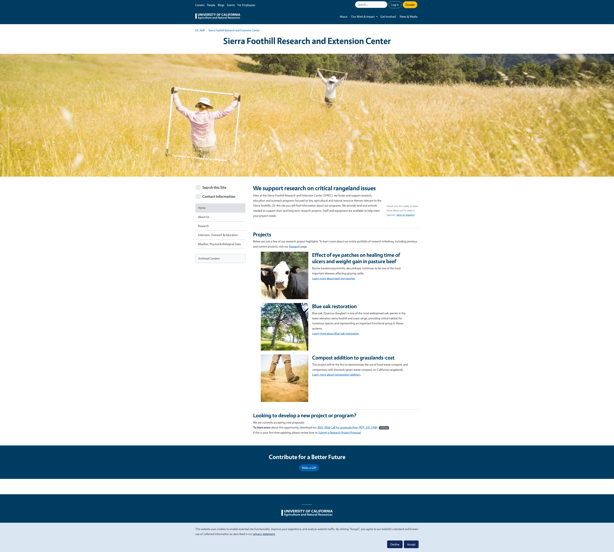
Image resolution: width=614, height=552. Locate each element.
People (211, 5)
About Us (203, 217)
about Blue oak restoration (335, 333)
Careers (200, 5)
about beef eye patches (333, 278)
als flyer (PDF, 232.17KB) (368, 427)
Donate (410, 5)
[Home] (217, 16)
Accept (411, 544)
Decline (394, 544)
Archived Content (209, 258)
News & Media (408, 16)
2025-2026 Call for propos (333, 427)
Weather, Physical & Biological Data (219, 244)
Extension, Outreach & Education (218, 235)
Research (203, 226)
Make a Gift (309, 468)
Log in (395, 5)
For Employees (246, 5)
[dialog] (307, 537)
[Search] (385, 4)
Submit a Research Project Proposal (339, 432)
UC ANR (200, 30)
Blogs (221, 5)
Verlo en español (405, 214)
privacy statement (264, 534)
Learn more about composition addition (336, 374)
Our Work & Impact (363, 16)
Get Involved (388, 16)
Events (231, 5)
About (343, 16)
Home (201, 208)
